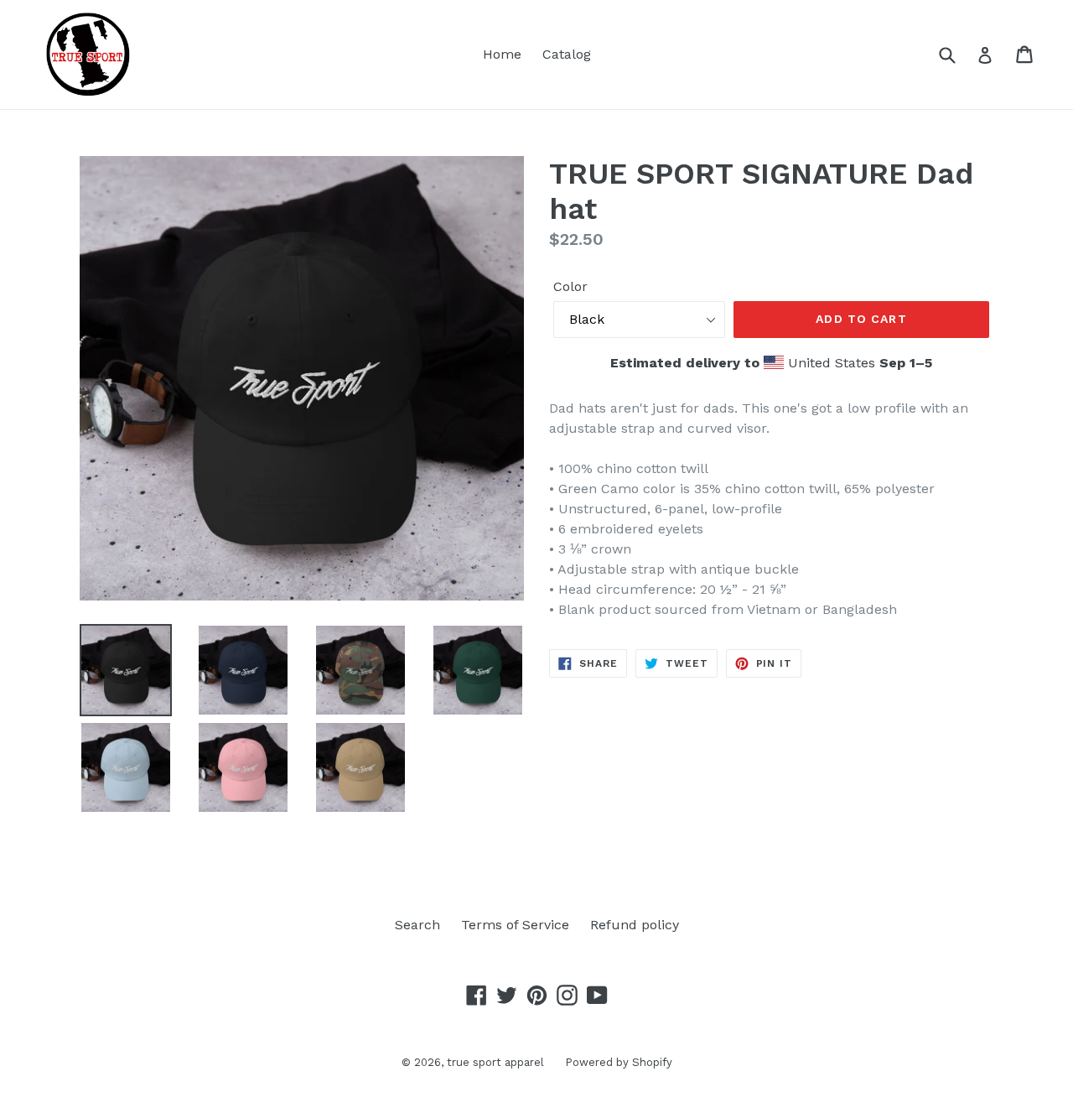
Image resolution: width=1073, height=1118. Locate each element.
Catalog (566, 54)
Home (502, 54)
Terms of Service (515, 925)
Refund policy (634, 925)
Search (417, 925)
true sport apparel (495, 1062)
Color (570, 286)
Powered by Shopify (618, 1062)
